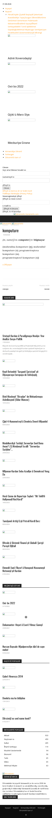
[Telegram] (22, 273)
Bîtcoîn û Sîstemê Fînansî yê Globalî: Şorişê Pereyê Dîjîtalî (23, 544)
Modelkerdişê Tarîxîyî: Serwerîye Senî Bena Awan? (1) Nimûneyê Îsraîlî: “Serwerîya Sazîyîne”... (23, 446)
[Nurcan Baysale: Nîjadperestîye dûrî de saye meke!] (26, 638)
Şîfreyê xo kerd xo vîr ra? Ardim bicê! (17, 191)
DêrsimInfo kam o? (13, 157)
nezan (46, 289)
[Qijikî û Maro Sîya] (28, 100)
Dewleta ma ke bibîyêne (14, 698)
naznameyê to (8, 177)
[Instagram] (5, 162)
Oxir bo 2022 (15, 86)
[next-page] (10, 148)
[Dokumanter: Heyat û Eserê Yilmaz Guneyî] (26, 617)
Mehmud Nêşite (23, 29)
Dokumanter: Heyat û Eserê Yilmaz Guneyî (23, 625)
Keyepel (8, 8)
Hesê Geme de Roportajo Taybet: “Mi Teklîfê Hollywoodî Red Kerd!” (24, 497)
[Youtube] (9, 162)
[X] (7, 162)
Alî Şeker (34, 14)
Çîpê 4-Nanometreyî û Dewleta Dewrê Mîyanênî (25, 421)
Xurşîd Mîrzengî (35, 32)
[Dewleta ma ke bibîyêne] (26, 690)
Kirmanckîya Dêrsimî (13, 151)
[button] (4, 218)
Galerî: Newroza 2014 (13, 676)
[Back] (3, 165)
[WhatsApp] (16, 273)
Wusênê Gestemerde (20, 32)
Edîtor (39, 17)
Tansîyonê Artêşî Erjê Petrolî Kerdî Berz (21, 521)
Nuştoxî (8, 11)
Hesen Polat (27, 20)
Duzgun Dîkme (31, 17)
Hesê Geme (17, 20)
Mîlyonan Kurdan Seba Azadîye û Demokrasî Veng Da (26, 472)
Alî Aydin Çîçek (17, 14)
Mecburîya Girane (19, 142)
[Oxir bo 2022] (28, 71)
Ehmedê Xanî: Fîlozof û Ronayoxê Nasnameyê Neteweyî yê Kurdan (24, 569)
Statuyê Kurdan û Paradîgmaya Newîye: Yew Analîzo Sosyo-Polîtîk (23, 337)
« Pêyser (7, 264)
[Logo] (6, 223)
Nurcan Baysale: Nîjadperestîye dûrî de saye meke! (24, 648)
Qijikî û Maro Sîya (19, 114)
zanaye (5, 289)
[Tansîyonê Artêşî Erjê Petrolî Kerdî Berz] (26, 513)
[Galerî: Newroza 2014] (26, 669)
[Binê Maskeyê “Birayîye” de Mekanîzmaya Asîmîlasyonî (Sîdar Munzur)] (26, 388)
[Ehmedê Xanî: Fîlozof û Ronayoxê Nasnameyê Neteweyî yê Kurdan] (26, 560)
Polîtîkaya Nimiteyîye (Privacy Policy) (17, 193)
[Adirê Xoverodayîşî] (28, 43)
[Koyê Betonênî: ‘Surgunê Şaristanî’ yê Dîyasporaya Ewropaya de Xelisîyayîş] (26, 364)
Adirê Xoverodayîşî (20, 58)
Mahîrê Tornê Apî (22, 26)
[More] (28, 273)
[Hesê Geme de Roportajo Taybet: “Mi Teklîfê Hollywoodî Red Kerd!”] (26, 488)
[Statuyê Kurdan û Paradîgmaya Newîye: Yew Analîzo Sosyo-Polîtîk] (26, 318)
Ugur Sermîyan (36, 29)
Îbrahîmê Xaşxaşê (25, 23)
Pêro (10, 14)
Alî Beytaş (27, 14)
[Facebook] (3, 162)
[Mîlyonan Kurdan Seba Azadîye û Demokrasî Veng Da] (26, 463)
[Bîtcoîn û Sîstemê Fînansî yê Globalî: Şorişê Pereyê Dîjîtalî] (26, 535)
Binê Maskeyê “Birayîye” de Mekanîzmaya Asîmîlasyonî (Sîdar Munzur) (23, 398)
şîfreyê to (6, 185)
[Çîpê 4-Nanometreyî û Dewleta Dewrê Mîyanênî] (26, 413)
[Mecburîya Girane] (28, 128)
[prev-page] (8, 148)
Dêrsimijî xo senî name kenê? (17, 718)
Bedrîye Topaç (19, 17)
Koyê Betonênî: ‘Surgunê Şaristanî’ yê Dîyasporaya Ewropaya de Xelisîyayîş (20, 373)
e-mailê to (7, 206)
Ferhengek (9, 154)
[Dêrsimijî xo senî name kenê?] (26, 711)
